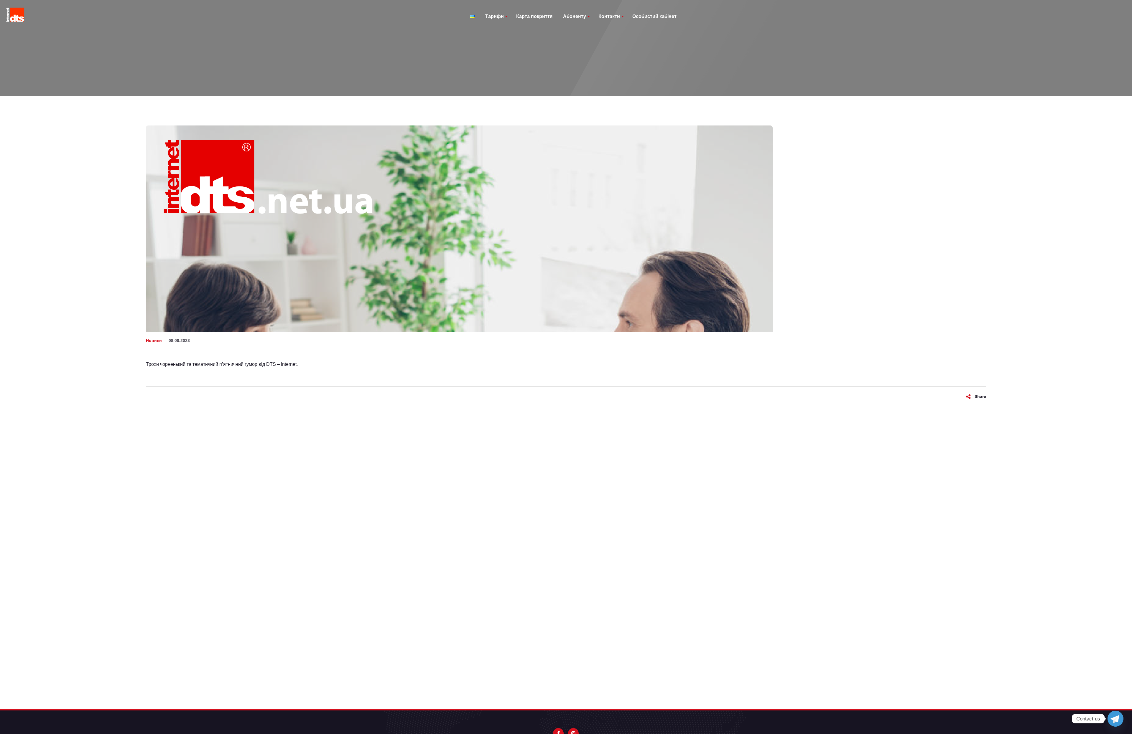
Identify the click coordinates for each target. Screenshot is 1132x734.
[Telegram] (1115, 719)
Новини (154, 340)
